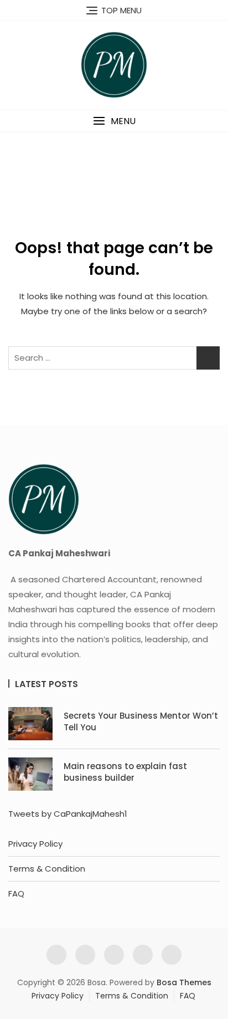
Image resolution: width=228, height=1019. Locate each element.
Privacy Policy (35, 843)
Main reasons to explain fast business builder (125, 772)
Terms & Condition (46, 868)
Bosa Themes (184, 982)
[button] (114, 121)
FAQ (16, 893)
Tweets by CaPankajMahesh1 (67, 814)
